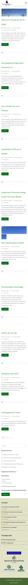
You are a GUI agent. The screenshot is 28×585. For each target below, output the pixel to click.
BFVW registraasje (8, 543)
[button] (2, 231)
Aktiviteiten (6, 30)
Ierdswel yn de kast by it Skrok (11, 454)
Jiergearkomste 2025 (9, 374)
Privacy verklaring (14, 582)
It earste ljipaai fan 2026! (9, 461)
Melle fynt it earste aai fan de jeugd (12, 458)
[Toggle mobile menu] (26, 3)
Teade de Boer (17, 28)
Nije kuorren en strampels (9, 467)
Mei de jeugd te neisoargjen (12, 287)
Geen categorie (12, 30)
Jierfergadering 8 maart (10, 412)
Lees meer (5, 44)
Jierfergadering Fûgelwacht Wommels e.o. (13, 464)
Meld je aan (5, 494)
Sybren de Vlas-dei (9, 333)
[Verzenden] (25, 445)
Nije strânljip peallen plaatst (12, 243)
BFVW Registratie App (9, 540)
